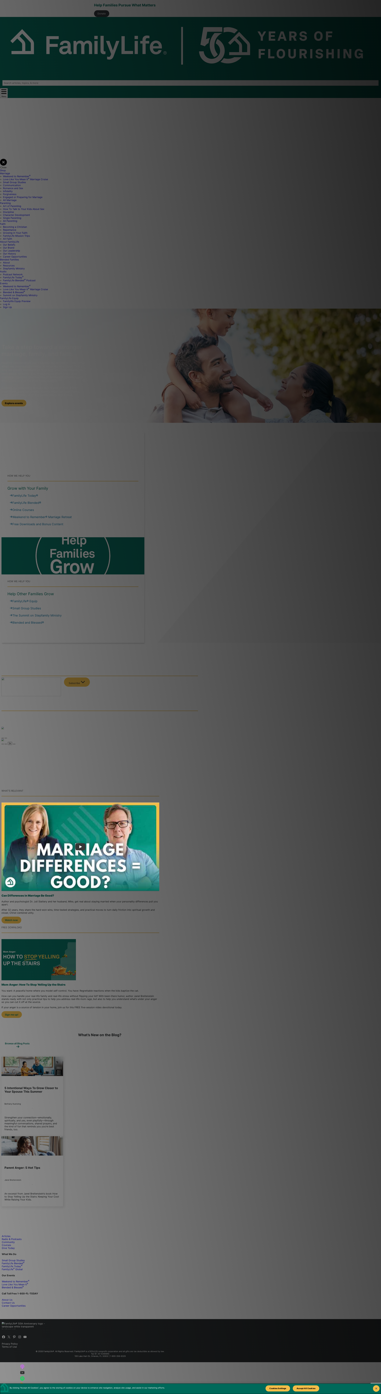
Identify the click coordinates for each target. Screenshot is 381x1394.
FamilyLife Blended (13, 1263)
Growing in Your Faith (15, 232)
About (6, 262)
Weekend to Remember (17, 176)
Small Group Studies (14, 182)
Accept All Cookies (306, 1388)
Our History (9, 253)
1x (10, 743)
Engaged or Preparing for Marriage (22, 197)
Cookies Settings (277, 1388)
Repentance (9, 229)
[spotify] (22, 1379)
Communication (12, 185)
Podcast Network (13, 274)
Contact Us (8, 1302)
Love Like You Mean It (15, 1284)
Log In (6, 304)
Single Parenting (12, 217)
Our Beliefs (9, 244)
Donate (101, 13)
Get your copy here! (118, 751)
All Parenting (10, 220)
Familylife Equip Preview (17, 301)
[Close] (376, 1388)
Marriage (5, 173)
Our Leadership (11, 250)
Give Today (8, 1248)
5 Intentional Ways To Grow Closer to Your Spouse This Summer (31, 1089)
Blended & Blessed (14, 292)
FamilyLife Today (13, 277)
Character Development (16, 214)
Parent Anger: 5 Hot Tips (22, 1168)
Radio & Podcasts (12, 1239)
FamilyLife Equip (9, 298)
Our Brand (8, 247)
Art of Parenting (12, 206)
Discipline (8, 212)
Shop (3, 170)
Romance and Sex (13, 188)
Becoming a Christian (15, 226)
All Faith (7, 238)
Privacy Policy (10, 1343)
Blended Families (9, 259)
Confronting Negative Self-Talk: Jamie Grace (31, 717)
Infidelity (8, 191)
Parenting (5, 203)
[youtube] (22, 1373)
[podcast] (22, 1367)
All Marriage (10, 200)
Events (4, 283)
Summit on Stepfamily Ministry (20, 295)
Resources (9, 265)
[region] (190, 1388)
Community (8, 1242)
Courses (6, 1245)
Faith (3, 223)
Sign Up (7, 307)
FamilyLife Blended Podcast (19, 280)
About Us (7, 1299)
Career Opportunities (15, 256)
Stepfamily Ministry (14, 268)
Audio (3, 271)
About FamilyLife (9, 241)
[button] (13, 403)
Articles (6, 1236)
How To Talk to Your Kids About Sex (23, 209)
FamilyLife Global (12, 1269)
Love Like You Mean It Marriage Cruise (25, 179)
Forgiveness (9, 194)
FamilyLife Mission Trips (16, 235)
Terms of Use (9, 1346)
